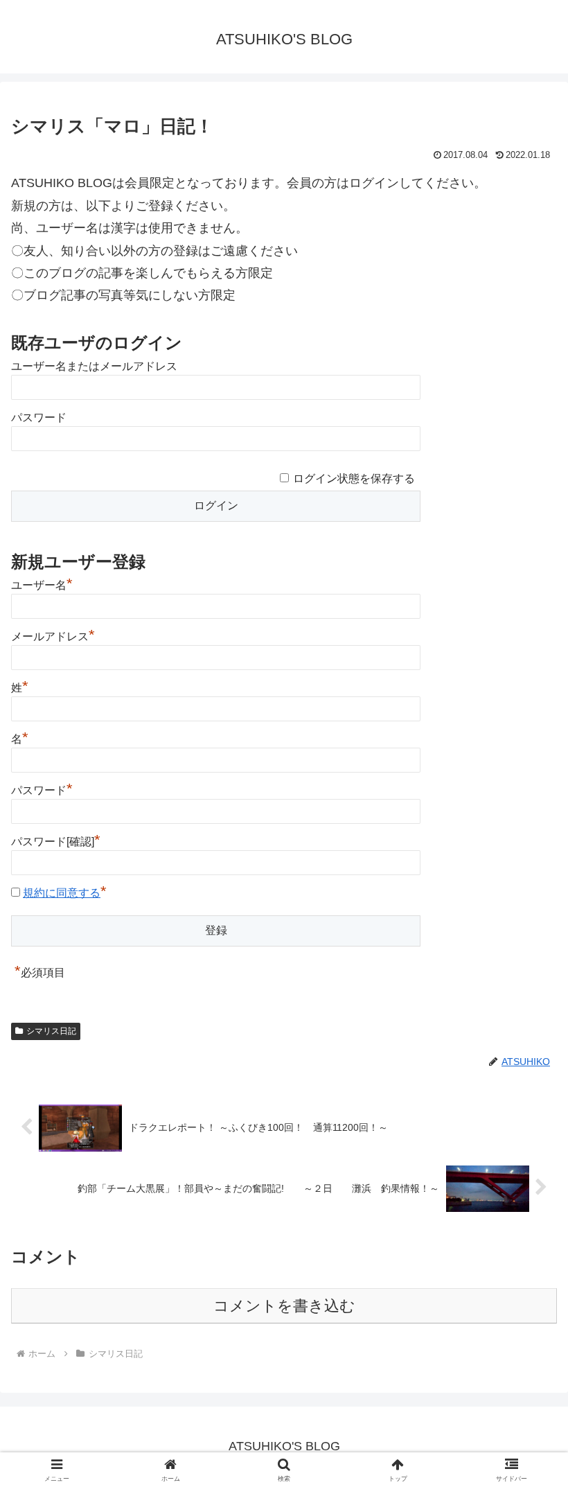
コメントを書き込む (284, 1305)
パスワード (38, 417)
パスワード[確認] (55, 841)
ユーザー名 (42, 585)
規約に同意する (61, 893)
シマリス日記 (51, 1031)
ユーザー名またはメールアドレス (94, 366)
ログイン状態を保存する (354, 478)
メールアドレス (53, 636)
